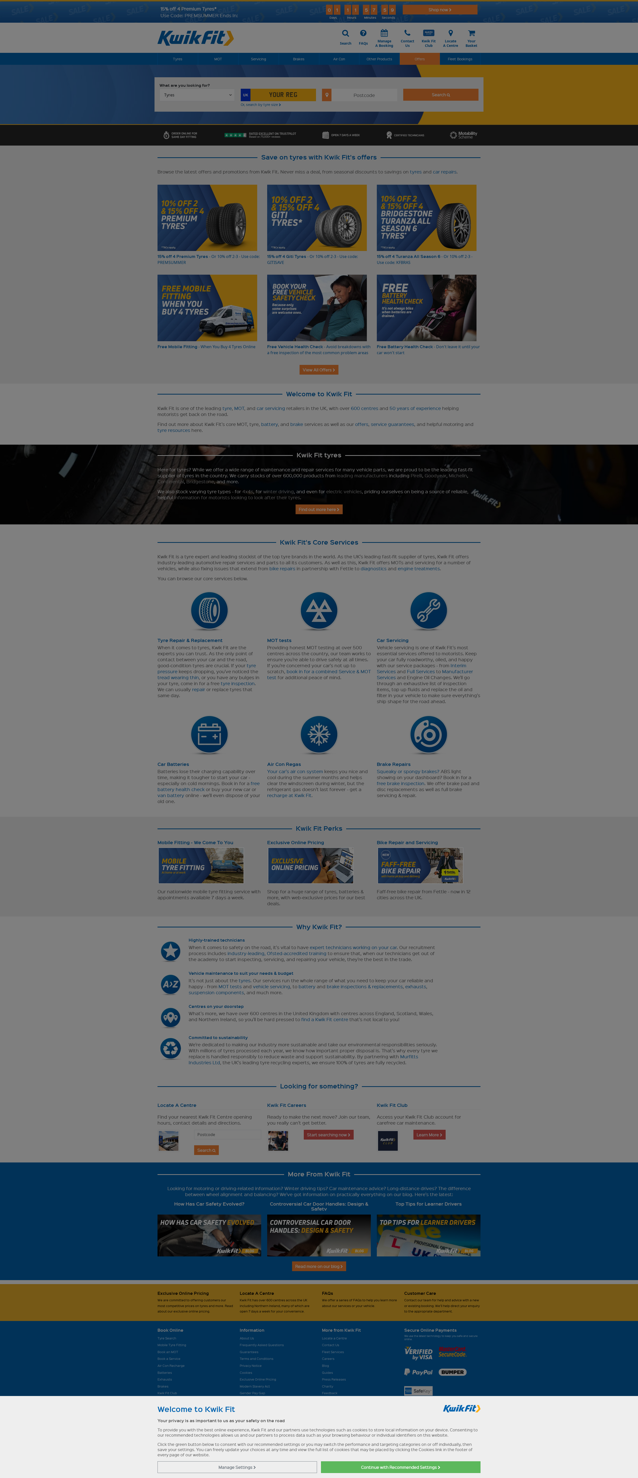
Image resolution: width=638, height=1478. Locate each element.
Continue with (399, 1467)
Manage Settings (236, 1467)
